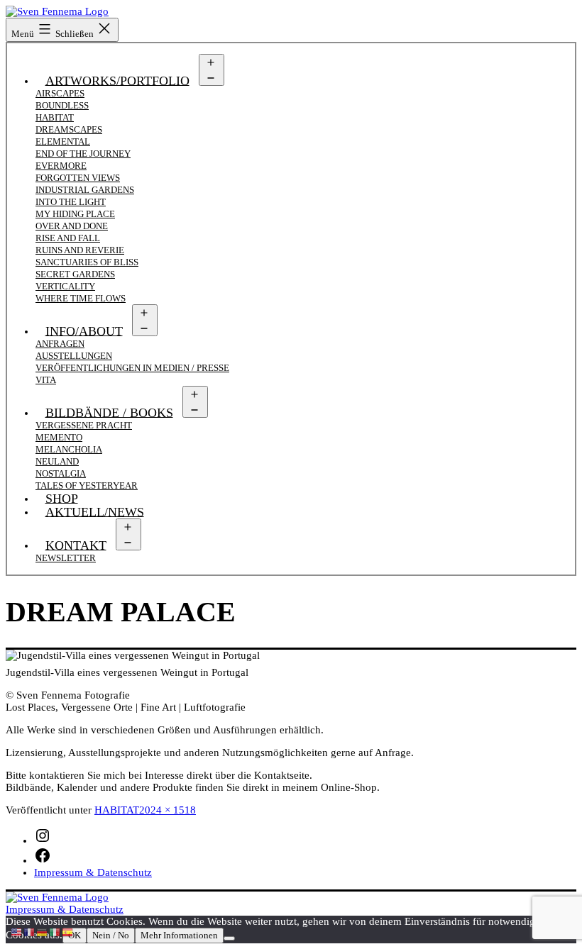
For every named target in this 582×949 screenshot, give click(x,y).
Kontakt (75, 545)
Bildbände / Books (109, 412)
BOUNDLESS (62, 105)
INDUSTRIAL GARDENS (84, 189)
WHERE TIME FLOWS (80, 298)
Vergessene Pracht (83, 425)
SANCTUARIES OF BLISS (86, 262)
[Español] (68, 931)
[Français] (29, 931)
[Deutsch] (42, 931)
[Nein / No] (229, 938)
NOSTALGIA (60, 473)
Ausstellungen (73, 355)
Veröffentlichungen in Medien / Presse (132, 367)
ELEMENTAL (62, 141)
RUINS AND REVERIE (79, 250)
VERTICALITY (65, 286)
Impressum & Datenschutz (64, 909)
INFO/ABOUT (84, 330)
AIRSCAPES (59, 93)
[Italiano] (55, 931)
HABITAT (54, 117)
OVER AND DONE (71, 226)
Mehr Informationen (179, 935)
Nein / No (110, 935)
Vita (45, 379)
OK (74, 935)
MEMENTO (58, 437)
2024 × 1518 (167, 810)
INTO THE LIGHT (70, 201)
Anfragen (59, 343)
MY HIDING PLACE (75, 214)
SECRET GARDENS (75, 274)
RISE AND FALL (67, 238)
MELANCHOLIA (68, 449)
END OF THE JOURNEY (83, 153)
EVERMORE (61, 165)
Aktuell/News (94, 511)
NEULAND (57, 461)
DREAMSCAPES (68, 129)
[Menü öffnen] (211, 70)
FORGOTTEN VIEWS (77, 177)
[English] (17, 931)
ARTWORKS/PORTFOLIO (117, 80)
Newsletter (65, 558)
